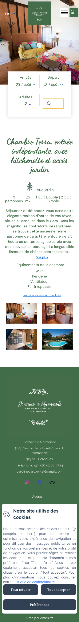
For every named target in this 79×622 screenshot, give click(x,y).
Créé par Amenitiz (39, 618)
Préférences (39, 605)
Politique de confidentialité (33, 582)
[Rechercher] (53, 103)
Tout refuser (21, 590)
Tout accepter (58, 590)
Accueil (37, 497)
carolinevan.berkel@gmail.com (39, 471)
